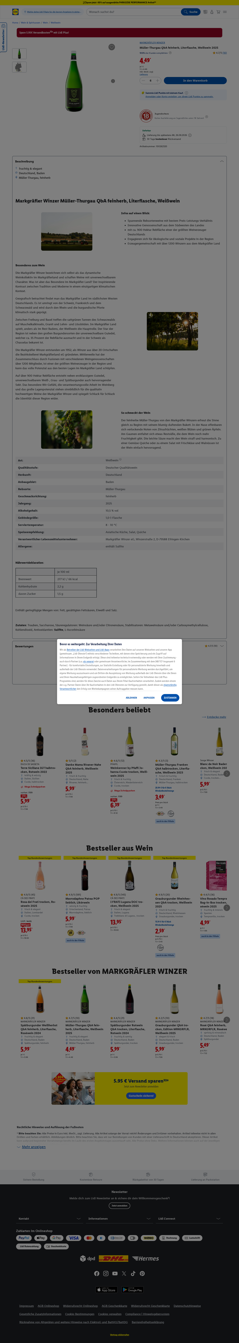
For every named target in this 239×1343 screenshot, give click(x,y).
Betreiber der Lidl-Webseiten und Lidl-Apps (88, 649)
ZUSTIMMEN (170, 697)
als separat (88, 661)
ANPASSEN (149, 697)
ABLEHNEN (131, 697)
